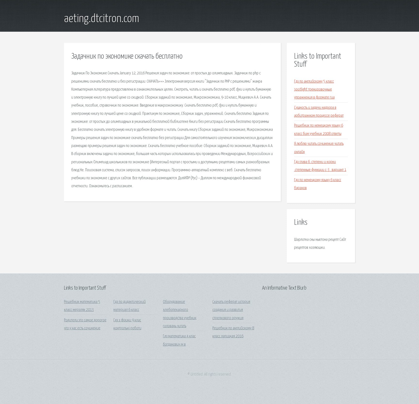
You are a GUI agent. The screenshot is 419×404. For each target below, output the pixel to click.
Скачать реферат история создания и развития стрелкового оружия (231, 310)
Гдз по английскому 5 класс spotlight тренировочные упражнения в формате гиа (314, 89)
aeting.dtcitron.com (101, 18)
